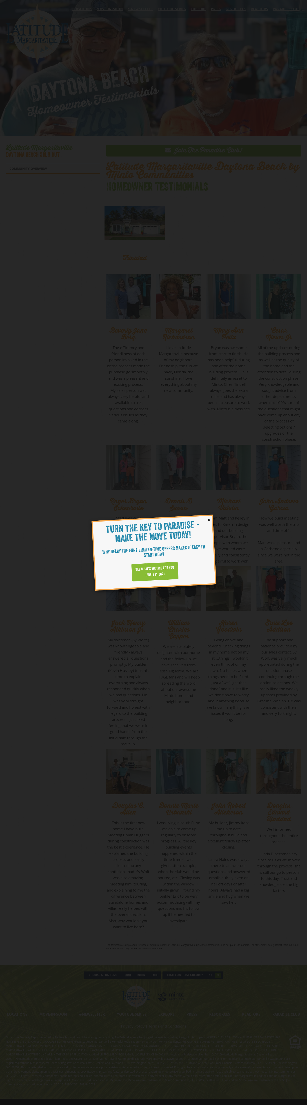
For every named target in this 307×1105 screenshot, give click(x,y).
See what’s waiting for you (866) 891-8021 (154, 571)
